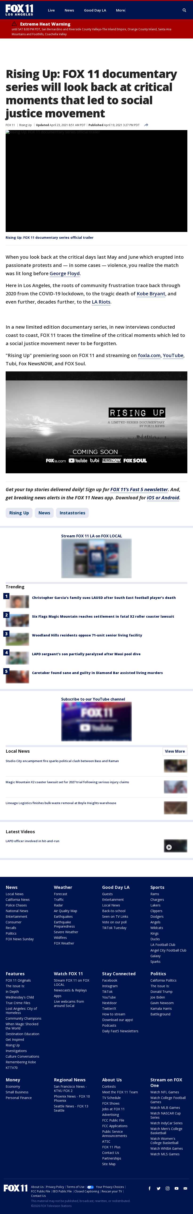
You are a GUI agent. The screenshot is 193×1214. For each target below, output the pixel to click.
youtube (176, 1188)
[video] (175, 845)
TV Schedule (111, 1097)
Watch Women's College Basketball (164, 1140)
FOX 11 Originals (18, 980)
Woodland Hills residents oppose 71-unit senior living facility (87, 635)
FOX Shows (111, 1103)
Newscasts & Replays (70, 990)
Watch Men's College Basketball (166, 1130)
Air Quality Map (65, 911)
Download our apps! (117, 1019)
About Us (112, 1080)
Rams (154, 894)
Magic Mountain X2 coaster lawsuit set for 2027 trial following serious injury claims (67, 782)
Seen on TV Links (115, 916)
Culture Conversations (22, 1056)
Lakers (155, 905)
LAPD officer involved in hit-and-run (32, 841)
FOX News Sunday (20, 939)
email (185, 1188)
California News (18, 899)
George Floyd (65, 273)
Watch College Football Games (168, 1099)
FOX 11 (10, 125)
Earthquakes (63, 916)
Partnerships (111, 1158)
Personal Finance (19, 1097)
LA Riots (101, 302)
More (120, 10)
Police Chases (16, 905)
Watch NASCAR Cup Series (165, 1115)
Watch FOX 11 (68, 973)
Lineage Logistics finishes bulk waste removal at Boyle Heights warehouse (61, 803)
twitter (158, 1188)
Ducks (155, 939)
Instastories (72, 513)
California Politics (163, 980)
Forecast (60, 894)
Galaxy (155, 956)
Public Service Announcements (114, 1133)
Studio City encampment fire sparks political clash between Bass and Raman (62, 761)
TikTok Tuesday (114, 927)
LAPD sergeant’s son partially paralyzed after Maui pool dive (86, 654)
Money (13, 1080)
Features (15, 973)
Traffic (59, 899)
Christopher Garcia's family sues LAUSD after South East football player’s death (104, 597)
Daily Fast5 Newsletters (120, 1031)
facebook (149, 1188)
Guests (107, 894)
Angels (155, 922)
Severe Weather (66, 932)
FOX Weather (64, 943)
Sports (157, 887)
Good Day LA (115, 887)
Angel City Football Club (168, 950)
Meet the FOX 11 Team (120, 1092)
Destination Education (22, 1034)
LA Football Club (162, 944)
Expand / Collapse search (184, 10)
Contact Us (110, 1152)
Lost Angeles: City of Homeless (21, 1010)
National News (17, 911)
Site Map (109, 1164)
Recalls (11, 927)
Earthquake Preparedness (64, 924)
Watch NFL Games (164, 1092)
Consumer (13, 922)
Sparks (155, 961)
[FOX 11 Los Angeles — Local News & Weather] (21, 10)
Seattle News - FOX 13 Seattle (71, 1108)
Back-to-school (113, 911)
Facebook (109, 980)
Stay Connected (119, 973)
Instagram (110, 986)
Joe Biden (157, 997)
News (44, 513)
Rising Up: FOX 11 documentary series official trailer (49, 237)
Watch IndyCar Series (166, 1123)
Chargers (157, 899)
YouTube (173, 355)
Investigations (16, 1050)
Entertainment (16, 916)
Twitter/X (109, 1008)
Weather (63, 887)
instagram (167, 1188)
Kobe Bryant (151, 293)
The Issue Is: (15, 986)
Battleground (160, 1014)
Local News (18, 751)
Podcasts (109, 1025)
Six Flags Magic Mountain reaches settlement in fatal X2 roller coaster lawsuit (103, 616)
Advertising (110, 1114)
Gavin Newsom (162, 1003)
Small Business (17, 1092)
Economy (13, 1086)
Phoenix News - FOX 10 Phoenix (72, 1098)
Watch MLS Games (165, 1154)
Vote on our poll (114, 922)
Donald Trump (161, 991)
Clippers (156, 911)
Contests (109, 1086)
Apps (57, 996)
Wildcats (156, 927)
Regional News (69, 1080)
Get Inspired (15, 1039)
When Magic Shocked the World (22, 1026)
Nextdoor (109, 1003)
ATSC (106, 1141)
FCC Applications (115, 1126)
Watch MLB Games (165, 1107)
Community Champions (23, 1018)
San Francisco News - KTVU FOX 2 (70, 1088)
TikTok (107, 991)
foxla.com (149, 355)
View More (175, 751)
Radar (58, 905)
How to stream (113, 1014)
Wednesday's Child (20, 997)
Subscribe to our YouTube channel (93, 699)
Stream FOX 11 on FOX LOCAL (71, 982)
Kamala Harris (161, 1008)
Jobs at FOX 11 (113, 1109)
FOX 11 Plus (111, 1147)
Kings (154, 933)
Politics (11, 933)
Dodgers (157, 916)
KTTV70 (12, 1067)
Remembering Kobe (21, 1062)
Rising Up (25, 125)
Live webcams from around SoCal (69, 1003)
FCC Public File (113, 1120)
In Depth (12, 991)
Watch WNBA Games (166, 1148)
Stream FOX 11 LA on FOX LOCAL (91, 536)
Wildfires (60, 937)
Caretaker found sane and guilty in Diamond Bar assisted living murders (97, 673)
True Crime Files (18, 1003)
